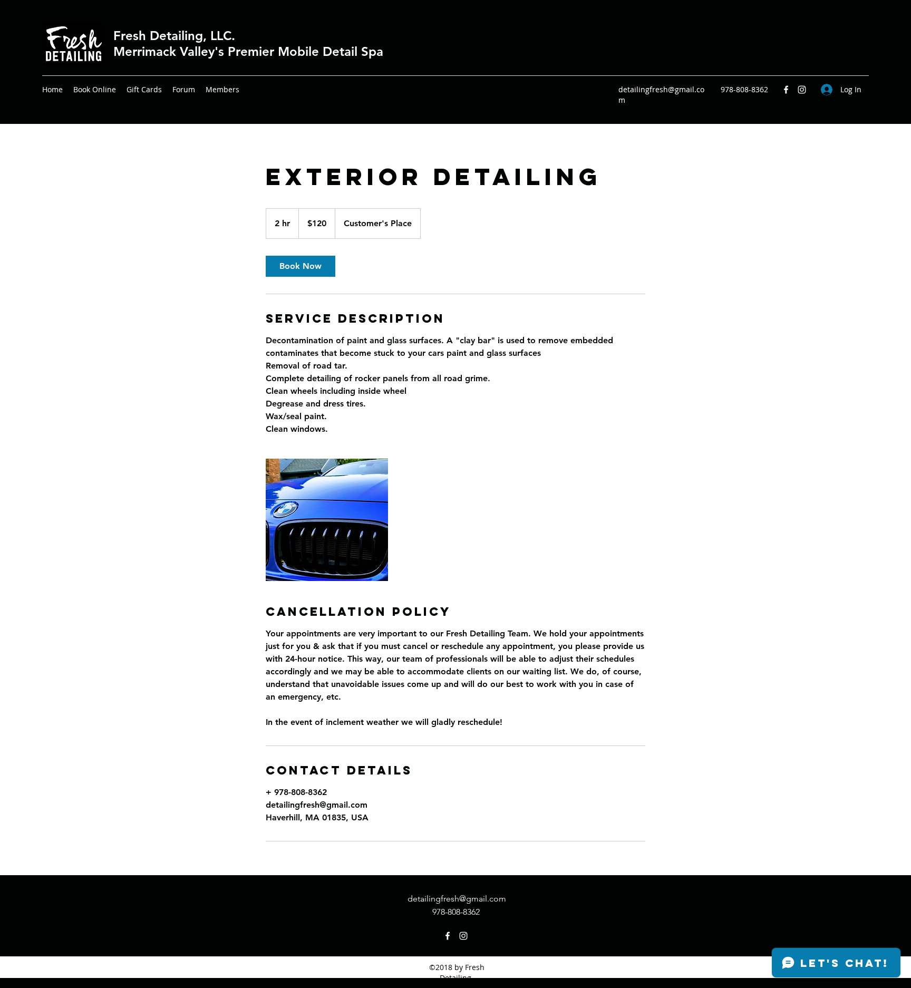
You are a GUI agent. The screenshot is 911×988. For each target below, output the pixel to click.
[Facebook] (786, 89)
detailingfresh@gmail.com (457, 899)
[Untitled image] (327, 520)
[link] (300, 266)
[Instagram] (802, 89)
